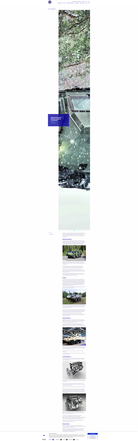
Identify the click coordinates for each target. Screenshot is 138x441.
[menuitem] (59, 3)
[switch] (61, 439)
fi (86, 1)
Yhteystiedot (74, 1)
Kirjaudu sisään (79, 1)
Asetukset (77, 439)
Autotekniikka (51, 234)
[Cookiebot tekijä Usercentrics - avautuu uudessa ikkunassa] (44, 439)
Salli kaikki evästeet (92, 433)
